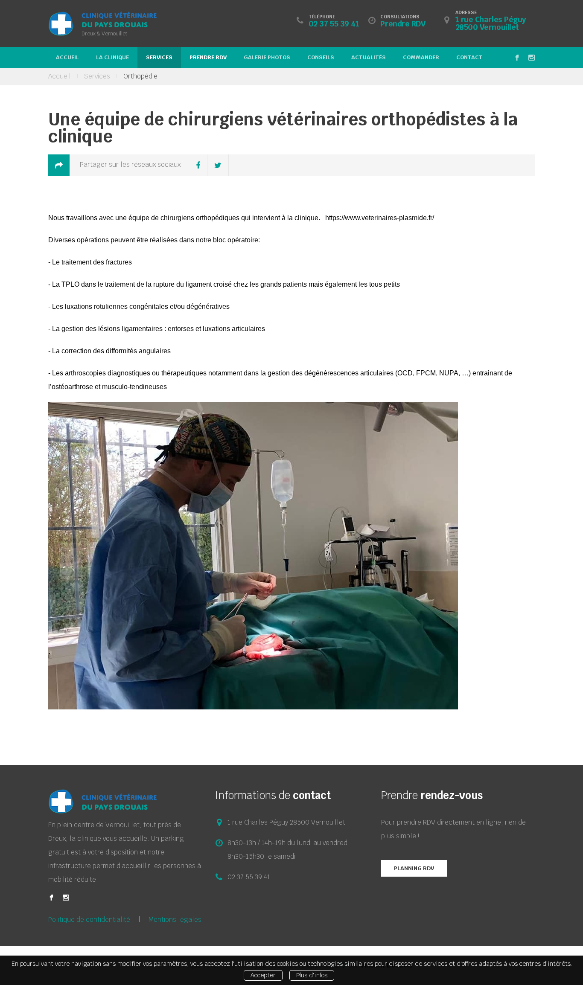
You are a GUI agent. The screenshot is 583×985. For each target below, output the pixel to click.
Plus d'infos (311, 975)
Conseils (320, 57)
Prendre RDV (208, 57)
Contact (469, 57)
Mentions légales (175, 919)
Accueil (67, 57)
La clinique (112, 57)
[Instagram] (66, 898)
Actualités (368, 57)
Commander (421, 57)
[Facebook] (51, 898)
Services (159, 57)
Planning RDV (414, 868)
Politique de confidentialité (89, 919)
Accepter (263, 975)
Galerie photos (267, 57)
